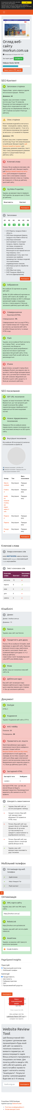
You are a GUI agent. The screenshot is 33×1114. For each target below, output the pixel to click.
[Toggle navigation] (4, 12)
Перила (6, 522)
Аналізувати (7, 994)
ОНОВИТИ (18, 58)
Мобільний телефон (10, 970)
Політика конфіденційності (14, 1107)
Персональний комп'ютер (12, 968)
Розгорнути (25, 208)
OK (26, 2)
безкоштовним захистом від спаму (15, 751)
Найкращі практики (10, 981)
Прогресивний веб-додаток (12, 985)
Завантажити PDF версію (12, 70)
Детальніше (22, 7)
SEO (4, 983)
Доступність (7, 979)
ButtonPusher (17, 1103)
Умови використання (12, 1109)
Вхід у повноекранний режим (16, 1001)
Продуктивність (8, 977)
